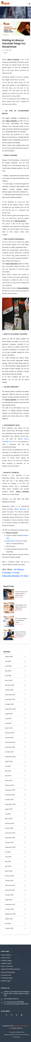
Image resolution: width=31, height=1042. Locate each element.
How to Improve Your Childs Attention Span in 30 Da (21, 593)
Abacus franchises (20, 509)
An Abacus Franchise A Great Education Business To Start (15, 572)
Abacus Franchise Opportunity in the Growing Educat (20, 634)
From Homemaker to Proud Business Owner (21, 620)
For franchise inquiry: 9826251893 (14, 1002)
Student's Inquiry (6, 963)
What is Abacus (6, 955)
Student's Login (5, 981)
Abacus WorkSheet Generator (10, 969)
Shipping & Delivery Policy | (11, 1034)
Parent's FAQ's (5, 958)
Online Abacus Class (12, 541)
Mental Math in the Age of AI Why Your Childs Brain (20, 607)
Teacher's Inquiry (6, 961)
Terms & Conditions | (23, 1034)
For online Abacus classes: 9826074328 (16, 1004)
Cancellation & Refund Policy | (17, 1032)
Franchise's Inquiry (7, 978)
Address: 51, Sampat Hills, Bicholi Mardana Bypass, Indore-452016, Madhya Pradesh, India (16, 993)
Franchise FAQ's (6, 975)
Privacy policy (17, 1037)
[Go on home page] (29, 3)
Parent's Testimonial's (8, 972)
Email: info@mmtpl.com (11, 999)
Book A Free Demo (7, 966)
